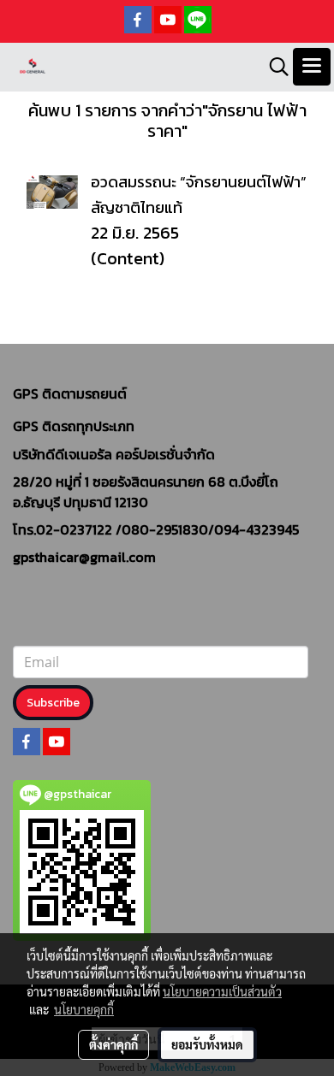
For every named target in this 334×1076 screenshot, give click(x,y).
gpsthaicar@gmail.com (84, 557)
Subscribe (53, 703)
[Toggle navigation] (312, 67)
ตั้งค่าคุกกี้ (113, 1044)
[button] (273, 66)
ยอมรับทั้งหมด (207, 1044)
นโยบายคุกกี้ (84, 1009)
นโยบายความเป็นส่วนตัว (222, 991)
